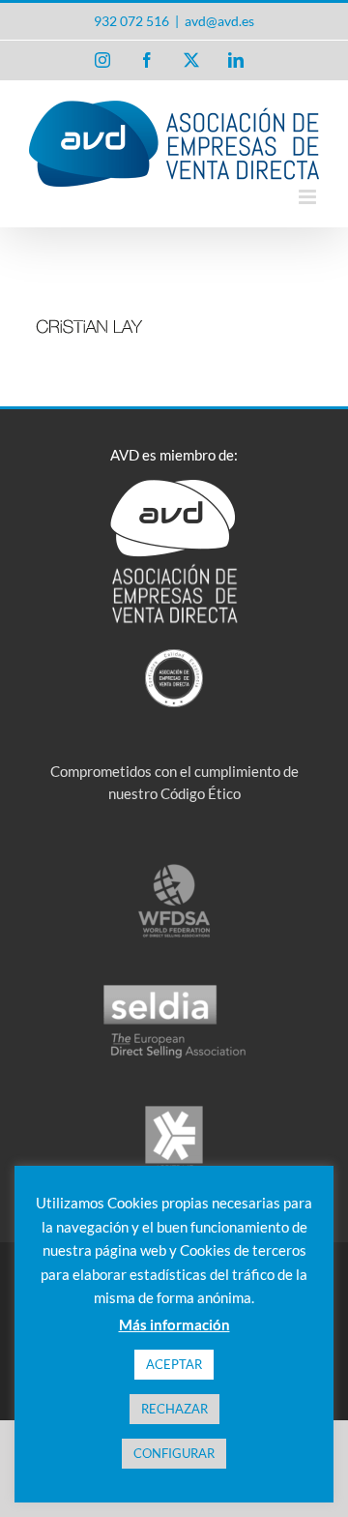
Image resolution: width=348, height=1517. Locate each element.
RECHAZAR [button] (174, 1408)
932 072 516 (131, 21)
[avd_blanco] (174, 486)
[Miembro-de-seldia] (174, 989)
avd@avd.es (219, 21)
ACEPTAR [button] (174, 1364)
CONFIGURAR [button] (174, 1453)
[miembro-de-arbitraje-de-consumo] (174, 1110)
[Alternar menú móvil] (309, 197)
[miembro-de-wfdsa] (174, 868)
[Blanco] (174, 656)
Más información (174, 1324)
